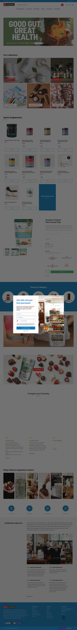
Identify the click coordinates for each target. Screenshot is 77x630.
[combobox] (19, 320)
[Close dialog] (62, 296)
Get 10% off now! (26, 328)
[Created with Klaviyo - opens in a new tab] (38, 334)
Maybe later (25, 330)
